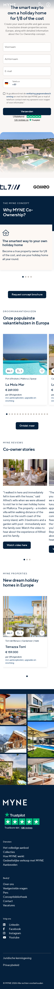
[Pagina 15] (44, 414)
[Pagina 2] (25, 277)
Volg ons (7, 918)
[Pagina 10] (31, 414)
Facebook (15, 929)
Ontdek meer (27, 425)
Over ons (8, 884)
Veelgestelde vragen (15, 888)
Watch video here (17, 545)
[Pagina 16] (47, 414)
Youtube (14, 937)
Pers (5, 892)
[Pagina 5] (17, 414)
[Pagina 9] (28, 414)
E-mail (8, 71)
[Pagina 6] (20, 414)
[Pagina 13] (39, 414)
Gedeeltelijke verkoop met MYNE (23, 860)
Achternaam (11, 59)
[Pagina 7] (23, 414)
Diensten (7, 842)
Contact (8, 901)
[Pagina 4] (31, 277)
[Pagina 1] (23, 277)
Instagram (15, 933)
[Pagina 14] (42, 414)
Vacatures (9, 905)
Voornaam (10, 47)
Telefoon (16, 81)
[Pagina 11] (33, 414)
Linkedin (14, 925)
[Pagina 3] (28, 277)
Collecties (9, 852)
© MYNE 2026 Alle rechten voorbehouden (23, 983)
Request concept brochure (27, 294)
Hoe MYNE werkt (13, 856)
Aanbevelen (10, 865)
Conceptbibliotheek (15, 897)
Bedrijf (6, 878)
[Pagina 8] (25, 414)
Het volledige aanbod (16, 848)
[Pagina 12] (36, 414)
